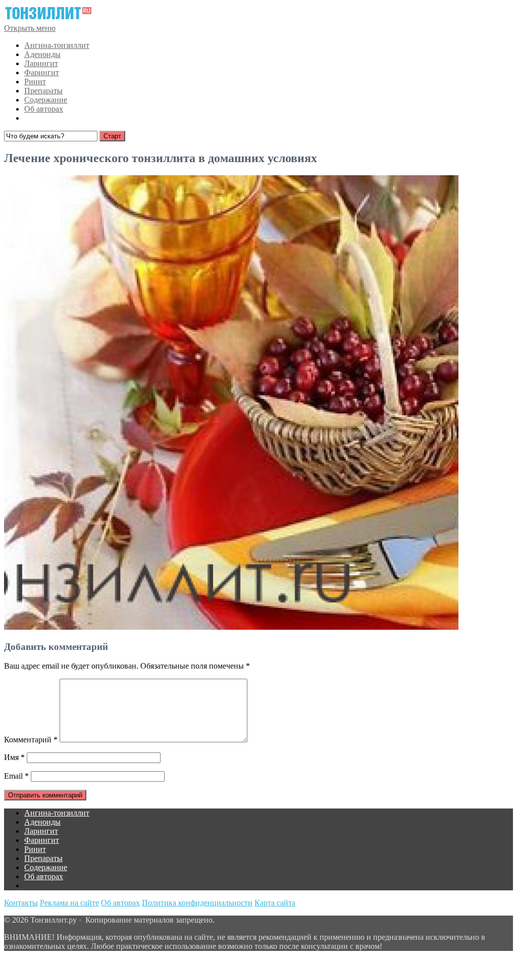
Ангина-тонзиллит (56, 45)
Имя (14, 757)
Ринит (35, 81)
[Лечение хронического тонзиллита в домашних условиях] (231, 627)
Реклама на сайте (69, 902)
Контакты (21, 902)
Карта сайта (274, 902)
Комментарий (31, 739)
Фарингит (41, 72)
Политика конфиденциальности (197, 902)
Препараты (43, 90)
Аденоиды (42, 54)
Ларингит (41, 63)
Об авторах (43, 109)
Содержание (45, 99)
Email (16, 776)
